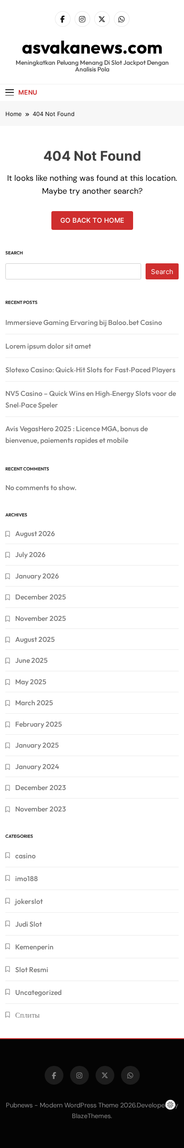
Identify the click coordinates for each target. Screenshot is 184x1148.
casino (25, 855)
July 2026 (30, 554)
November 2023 (40, 808)
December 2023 (40, 787)
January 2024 (37, 766)
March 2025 (34, 702)
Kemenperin (34, 946)
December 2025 (40, 596)
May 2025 (30, 681)
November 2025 (40, 618)
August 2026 (35, 533)
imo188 (26, 878)
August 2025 (35, 639)
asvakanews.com (92, 47)
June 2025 (31, 660)
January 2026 (37, 575)
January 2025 (37, 744)
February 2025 (38, 724)
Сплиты (27, 1015)
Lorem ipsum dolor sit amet (48, 345)
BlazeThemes (91, 1116)
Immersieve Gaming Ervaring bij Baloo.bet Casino (83, 322)
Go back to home (92, 220)
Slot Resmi (31, 969)
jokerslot (29, 901)
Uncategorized (38, 992)
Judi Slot (28, 923)
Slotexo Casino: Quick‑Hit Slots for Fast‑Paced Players (90, 369)
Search (14, 253)
